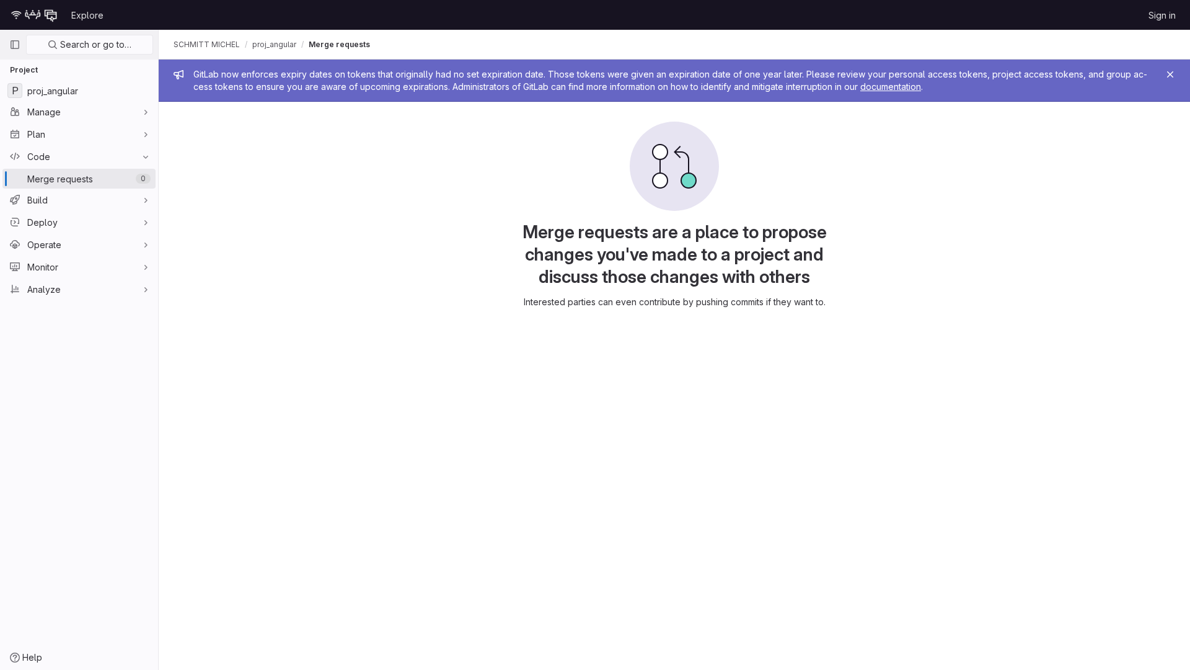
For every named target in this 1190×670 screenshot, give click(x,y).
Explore (87, 15)
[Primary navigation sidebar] (15, 45)
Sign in (1162, 15)
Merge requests (339, 44)
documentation (890, 86)
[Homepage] (34, 15)
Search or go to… (94, 44)
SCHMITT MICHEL (207, 44)
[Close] (1170, 74)
